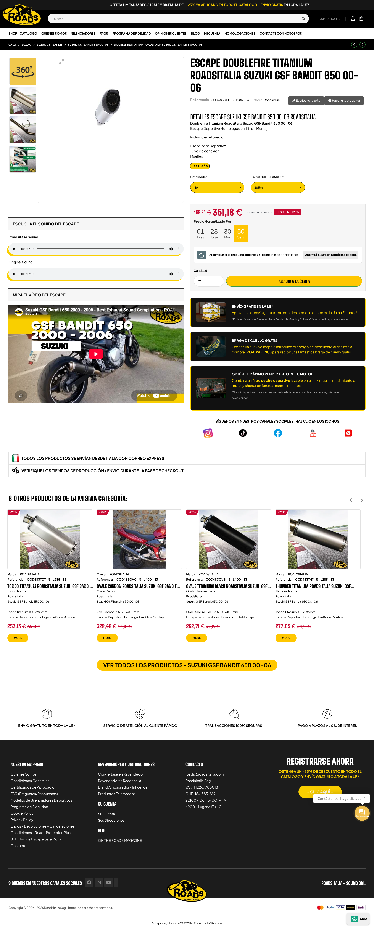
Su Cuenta (106, 813)
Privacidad (201, 923)
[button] (320, 792)
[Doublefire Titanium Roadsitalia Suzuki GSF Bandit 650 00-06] (22, 100)
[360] (22, 71)
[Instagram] (99, 882)
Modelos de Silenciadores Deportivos (41, 800)
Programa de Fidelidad (29, 806)
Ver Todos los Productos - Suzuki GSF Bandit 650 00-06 (187, 665)
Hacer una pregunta (346, 100)
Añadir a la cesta (294, 281)
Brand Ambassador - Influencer (123, 787)
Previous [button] (351, 500)
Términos (216, 923)
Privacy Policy (22, 819)
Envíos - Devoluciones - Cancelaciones (42, 826)
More (18, 637)
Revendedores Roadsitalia (119, 780)
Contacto (18, 845)
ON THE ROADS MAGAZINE (120, 840)
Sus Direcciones (111, 820)
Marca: (258, 100)
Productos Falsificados (116, 793)
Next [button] (362, 500)
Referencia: (15, 579)
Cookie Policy (22, 813)
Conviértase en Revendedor (121, 774)
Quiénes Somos (24, 774)
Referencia (199, 99)
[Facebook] (89, 882)
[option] (50, 579)
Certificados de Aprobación (33, 787)
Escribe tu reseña (307, 100)
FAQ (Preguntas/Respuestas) (34, 793)
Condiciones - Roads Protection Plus (41, 832)
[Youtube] (108, 882)
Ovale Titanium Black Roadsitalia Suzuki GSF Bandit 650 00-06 (227, 586)
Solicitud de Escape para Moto (36, 839)
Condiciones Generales (30, 780)
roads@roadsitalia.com (204, 774)
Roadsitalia (272, 100)
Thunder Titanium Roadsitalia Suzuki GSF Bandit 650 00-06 (313, 586)
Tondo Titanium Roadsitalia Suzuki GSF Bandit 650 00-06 (49, 586)
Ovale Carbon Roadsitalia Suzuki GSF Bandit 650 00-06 (137, 586)
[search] (303, 18)
